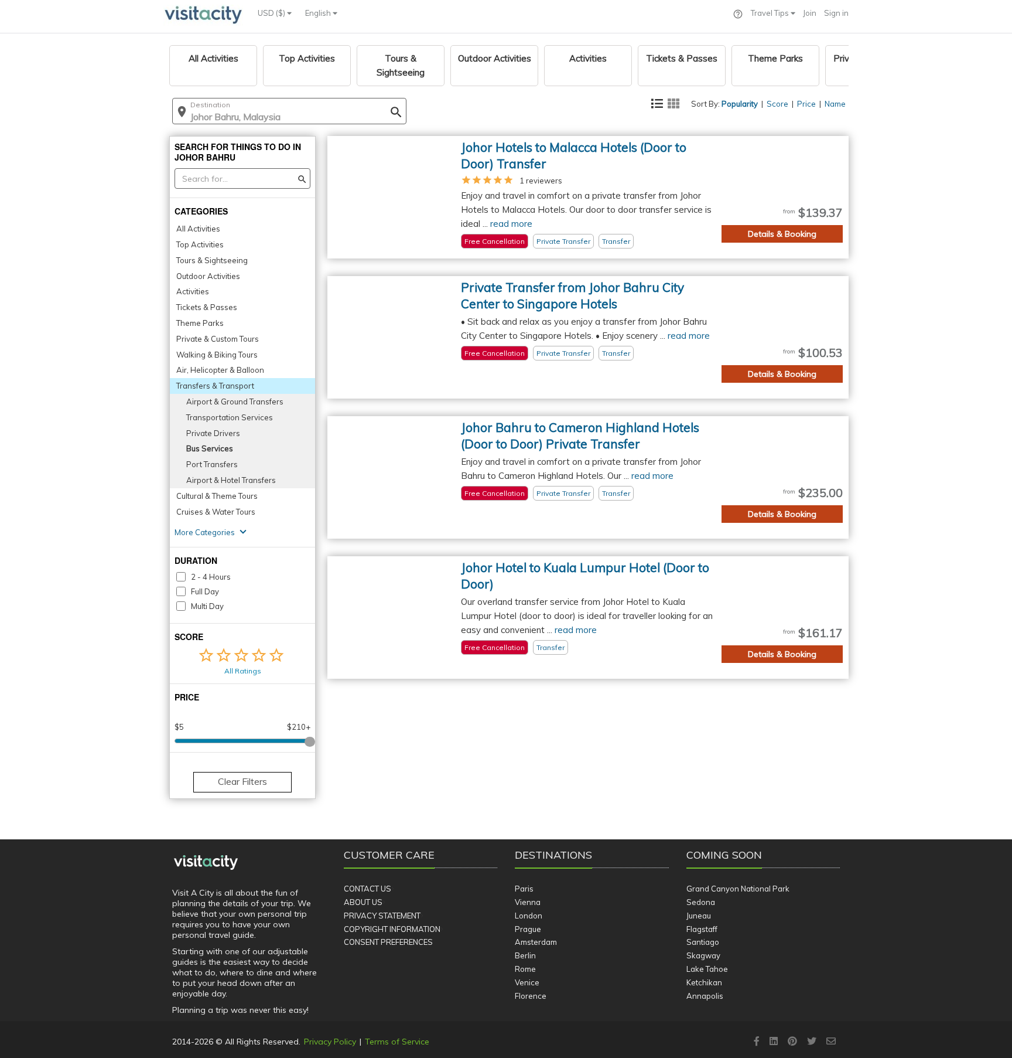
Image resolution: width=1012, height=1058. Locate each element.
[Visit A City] (206, 863)
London (528, 915)
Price (806, 103)
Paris (524, 888)
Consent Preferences (388, 942)
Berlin (525, 955)
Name (835, 103)
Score (777, 103)
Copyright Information (392, 929)
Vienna (528, 902)
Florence (530, 996)
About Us (363, 902)
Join (809, 13)
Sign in (836, 13)
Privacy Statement (382, 915)
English (319, 13)
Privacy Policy (330, 1041)
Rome (525, 969)
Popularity (740, 103)
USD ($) (272, 13)
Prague (528, 929)
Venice (527, 982)
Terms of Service (397, 1041)
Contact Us (367, 888)
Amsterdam (536, 942)
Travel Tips (771, 13)
